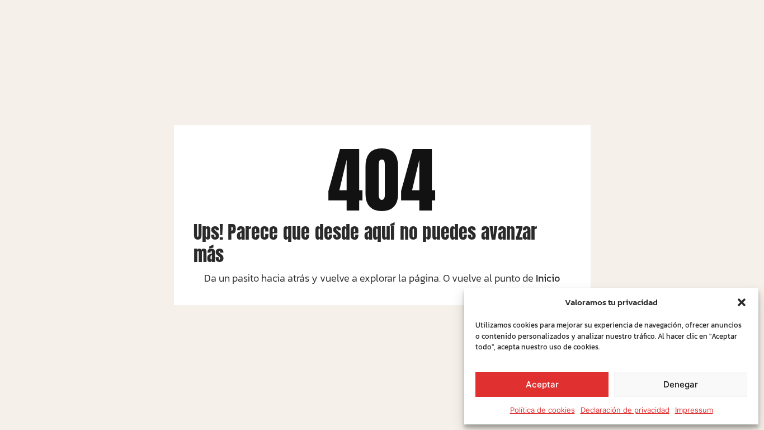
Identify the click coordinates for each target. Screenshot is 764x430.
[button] (741, 302)
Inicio (548, 278)
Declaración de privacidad (625, 409)
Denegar (680, 384)
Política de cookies (542, 409)
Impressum (694, 409)
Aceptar (542, 384)
